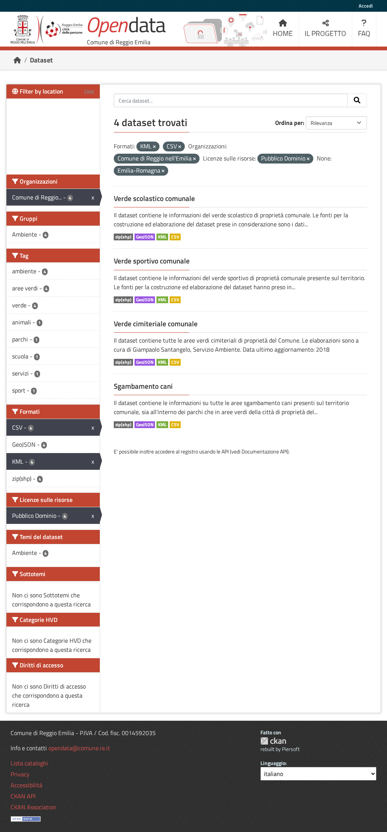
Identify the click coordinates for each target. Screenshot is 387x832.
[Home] (17, 60)
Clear (89, 91)
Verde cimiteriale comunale (156, 323)
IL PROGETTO (325, 33)
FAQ (364, 33)
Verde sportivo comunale (152, 260)
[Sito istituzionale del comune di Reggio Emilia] (46, 29)
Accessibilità (26, 785)
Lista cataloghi (29, 763)
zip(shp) (123, 237)
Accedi (366, 5)
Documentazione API (264, 451)
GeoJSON (144, 237)
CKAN (273, 741)
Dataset (41, 60)
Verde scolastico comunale (154, 198)
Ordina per (289, 122)
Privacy (20, 774)
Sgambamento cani (143, 386)
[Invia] (357, 100)
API (225, 451)
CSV (175, 237)
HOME (283, 33)
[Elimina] (154, 147)
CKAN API (23, 796)
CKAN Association (33, 807)
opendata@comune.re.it (79, 748)
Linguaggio (272, 763)
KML (162, 237)
